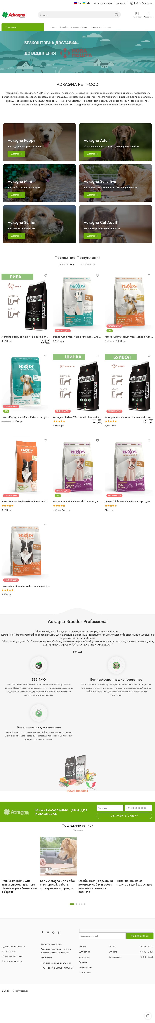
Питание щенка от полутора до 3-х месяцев (134, 882)
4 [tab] (81, 906)
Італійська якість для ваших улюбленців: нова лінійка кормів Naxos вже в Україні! (19, 886)
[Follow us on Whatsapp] (59, 932)
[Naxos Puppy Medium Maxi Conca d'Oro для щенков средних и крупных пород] (129, 301)
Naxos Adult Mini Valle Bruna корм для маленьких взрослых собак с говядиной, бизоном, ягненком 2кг (129, 501)
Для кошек (75, 27)
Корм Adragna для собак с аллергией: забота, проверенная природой (57, 884)
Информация (95, 27)
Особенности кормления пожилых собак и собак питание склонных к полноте (96, 886)
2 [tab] (76, 906)
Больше (77, 652)
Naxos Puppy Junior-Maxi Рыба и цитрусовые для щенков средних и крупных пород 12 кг (26, 417)
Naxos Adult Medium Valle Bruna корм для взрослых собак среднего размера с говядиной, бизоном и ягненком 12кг (26, 586)
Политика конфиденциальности (56, 962)
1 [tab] (72, 906)
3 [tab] (79, 906)
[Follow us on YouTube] (47, 932)
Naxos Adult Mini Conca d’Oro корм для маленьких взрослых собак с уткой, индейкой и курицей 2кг (77, 501)
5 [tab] (84, 906)
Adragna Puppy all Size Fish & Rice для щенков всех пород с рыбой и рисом (26, 336)
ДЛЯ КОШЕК (88, 264)
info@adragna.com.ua (12, 956)
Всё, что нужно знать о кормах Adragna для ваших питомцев (56, 950)
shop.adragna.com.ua (12, 961)
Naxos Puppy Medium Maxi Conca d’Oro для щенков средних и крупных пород (129, 336)
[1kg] (42, 341)
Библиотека (46, 957)
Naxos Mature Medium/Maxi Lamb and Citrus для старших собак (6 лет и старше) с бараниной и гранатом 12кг (26, 501)
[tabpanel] (20, 868)
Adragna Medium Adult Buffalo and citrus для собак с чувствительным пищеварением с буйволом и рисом (129, 417)
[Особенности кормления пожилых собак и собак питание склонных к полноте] (96, 856)
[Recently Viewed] (147, 1015)
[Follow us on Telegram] (53, 932)
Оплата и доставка (103, 3)
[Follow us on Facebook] (42, 932)
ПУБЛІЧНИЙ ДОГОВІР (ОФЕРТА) (57, 967)
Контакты (121, 3)
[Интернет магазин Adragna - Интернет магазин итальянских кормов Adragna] (14, 14)
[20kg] (47, 341)
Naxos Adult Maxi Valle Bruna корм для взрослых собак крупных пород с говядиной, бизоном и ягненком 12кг (77, 336)
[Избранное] (45, 275)
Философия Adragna (51, 944)
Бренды (84, 27)
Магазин (53, 27)
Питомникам (107, 27)
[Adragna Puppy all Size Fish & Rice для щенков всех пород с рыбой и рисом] (26, 301)
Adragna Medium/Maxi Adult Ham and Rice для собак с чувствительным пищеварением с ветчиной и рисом (77, 417)
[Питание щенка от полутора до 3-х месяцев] (135, 856)
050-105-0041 (8, 951)
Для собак (63, 27)
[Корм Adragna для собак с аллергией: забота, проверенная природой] (58, 856)
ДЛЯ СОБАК (66, 264)
